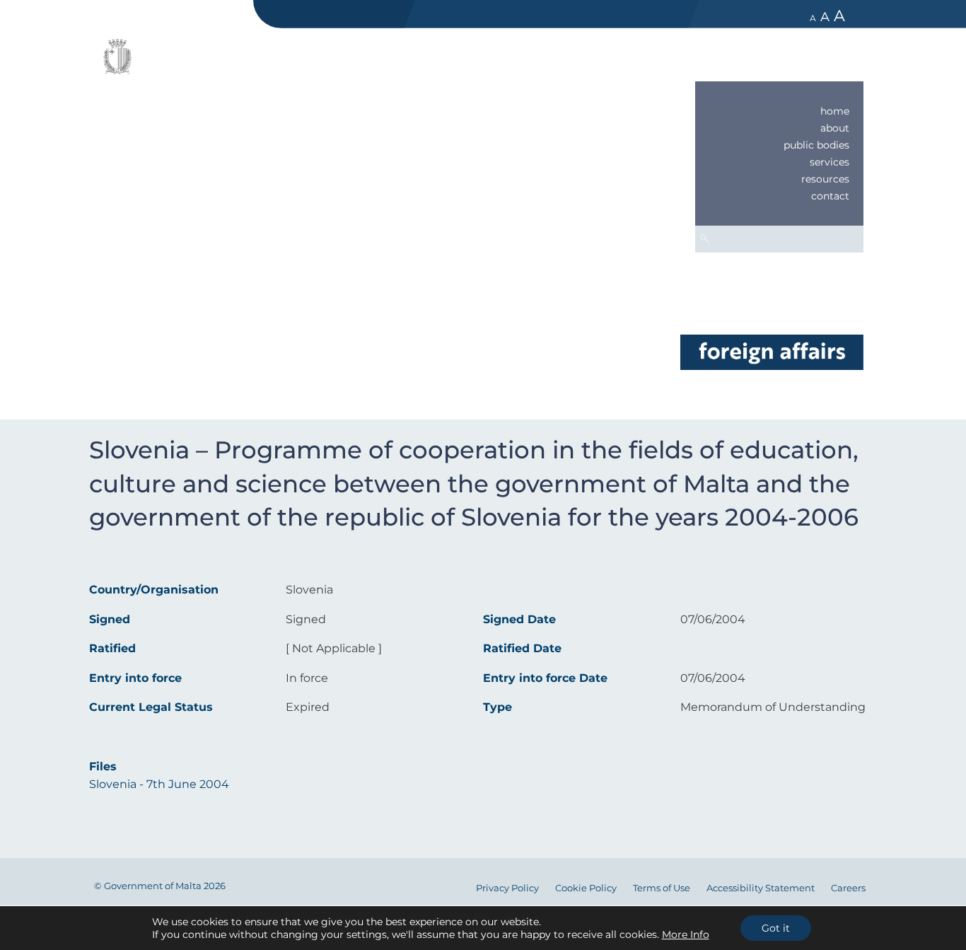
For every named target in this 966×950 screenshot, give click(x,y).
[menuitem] (779, 111)
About (834, 128)
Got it (776, 928)
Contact (830, 196)
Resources (825, 179)
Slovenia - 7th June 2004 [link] (159, 784)
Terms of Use (661, 888)
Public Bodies (816, 145)
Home (834, 111)
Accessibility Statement (760, 888)
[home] (771, 351)
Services (829, 162)
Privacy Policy (507, 888)
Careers (848, 888)
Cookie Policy (586, 888)
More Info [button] (685, 934)
